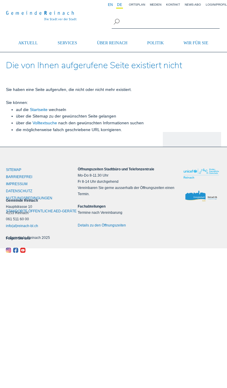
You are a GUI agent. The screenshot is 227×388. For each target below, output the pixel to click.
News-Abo (193, 4)
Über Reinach (112, 43)
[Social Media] (33, 250)
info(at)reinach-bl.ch (22, 226)
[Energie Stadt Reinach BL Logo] (201, 196)
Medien (155, 4)
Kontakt (173, 4)
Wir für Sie (196, 43)
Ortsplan (137, 4)
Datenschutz (19, 191)
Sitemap (13, 170)
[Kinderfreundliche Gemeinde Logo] (201, 173)
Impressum (16, 184)
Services (67, 43)
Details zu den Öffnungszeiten (102, 225)
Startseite (39, 109)
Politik (155, 43)
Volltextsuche (45, 122)
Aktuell (28, 43)
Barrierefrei (19, 177)
